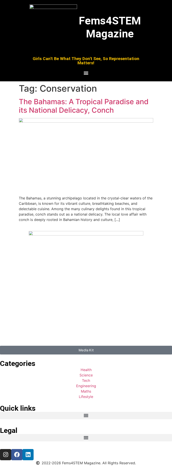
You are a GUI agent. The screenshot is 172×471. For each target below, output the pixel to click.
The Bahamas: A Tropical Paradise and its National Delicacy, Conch (83, 106)
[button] (86, 73)
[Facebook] (16, 454)
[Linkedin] (28, 454)
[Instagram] (5, 454)
